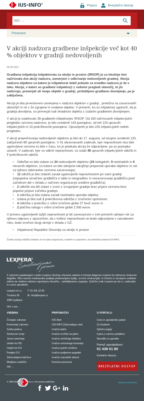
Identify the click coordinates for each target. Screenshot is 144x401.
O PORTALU (104, 312)
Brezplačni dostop (120, 5)
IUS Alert (57, 319)
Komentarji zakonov (17, 324)
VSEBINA (12, 312)
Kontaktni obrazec (106, 355)
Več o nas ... (14, 306)
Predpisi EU (13, 352)
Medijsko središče (16, 362)
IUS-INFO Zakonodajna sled (67, 324)
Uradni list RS (14, 343)
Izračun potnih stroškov (64, 348)
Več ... (10, 366)
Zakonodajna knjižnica (19, 357)
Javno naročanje (16, 338)
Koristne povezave (62, 362)
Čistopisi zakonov (16, 319)
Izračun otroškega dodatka (66, 338)
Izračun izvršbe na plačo (65, 333)
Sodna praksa (14, 329)
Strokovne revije (15, 333)
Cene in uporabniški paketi (111, 319)
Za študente (103, 324)
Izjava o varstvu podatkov (111, 333)
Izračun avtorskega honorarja (67, 343)
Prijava (92, 5)
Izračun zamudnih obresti (65, 357)
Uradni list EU (14, 348)
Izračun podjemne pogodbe (66, 352)
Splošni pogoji (104, 329)
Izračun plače (59, 329)
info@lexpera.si (39, 295)
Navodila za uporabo (108, 338)
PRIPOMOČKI (60, 312)
